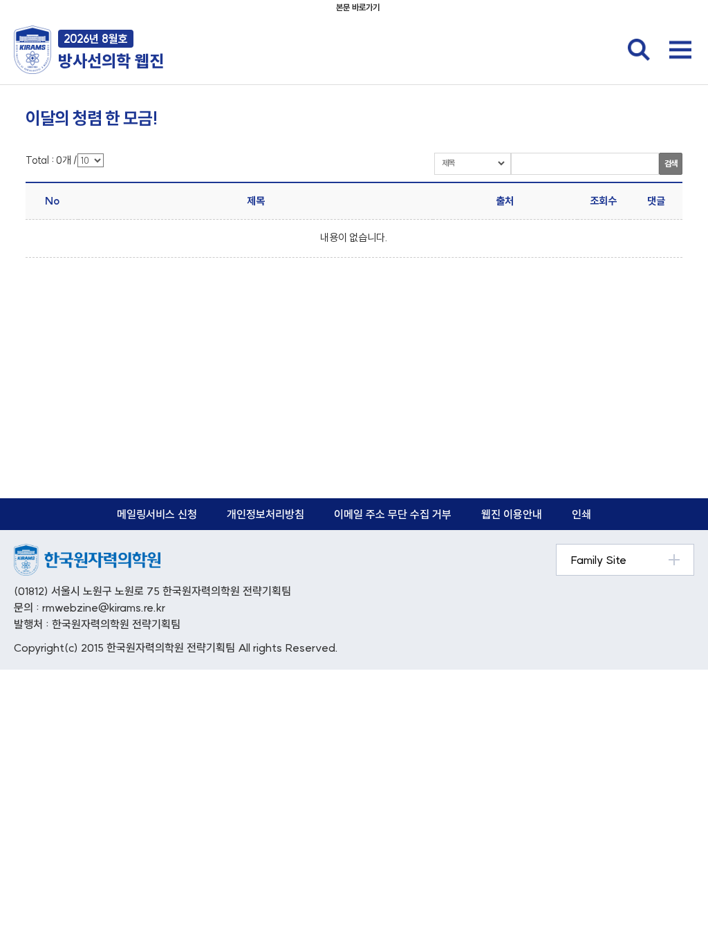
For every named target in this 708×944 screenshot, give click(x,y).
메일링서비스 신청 (157, 514)
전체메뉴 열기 (680, 50)
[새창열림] (87, 551)
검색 (670, 163)
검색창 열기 (639, 50)
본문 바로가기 (358, 7)
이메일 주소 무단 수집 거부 (392, 514)
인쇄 (581, 514)
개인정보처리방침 (265, 514)
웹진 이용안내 (511, 514)
